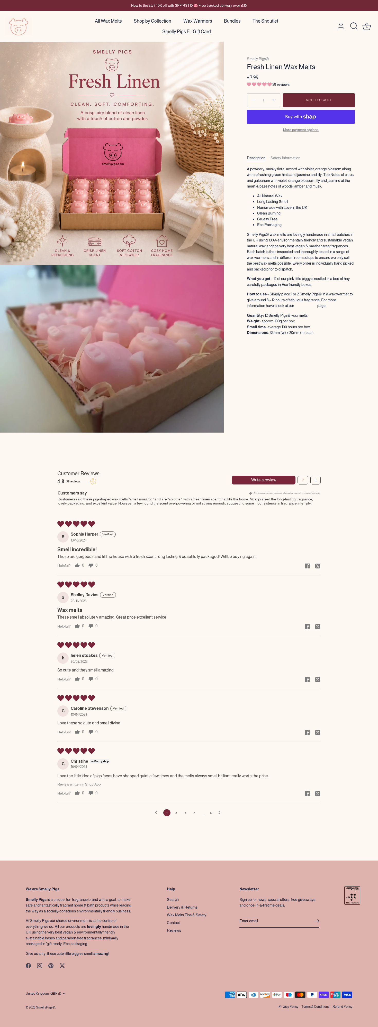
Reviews (174, 930)
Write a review (263, 480)
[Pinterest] (50, 965)
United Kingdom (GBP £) (43, 993)
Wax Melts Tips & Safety (186, 915)
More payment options (301, 130)
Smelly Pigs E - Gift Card (186, 31)
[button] (259, 84)
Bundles (232, 21)
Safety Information (285, 158)
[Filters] (303, 480)
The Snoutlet (265, 21)
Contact (173, 922)
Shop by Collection (152, 21)
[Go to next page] (221, 812)
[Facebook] (28, 965)
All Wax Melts (108, 21)
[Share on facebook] (307, 566)
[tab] (259, 158)
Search (173, 899)
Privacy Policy (288, 1007)
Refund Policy (342, 1007)
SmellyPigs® (45, 1007)
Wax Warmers (197, 21)
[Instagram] (39, 965)
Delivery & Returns (182, 907)
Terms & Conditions (315, 1007)
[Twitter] (62, 965)
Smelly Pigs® (258, 59)
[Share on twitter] (317, 566)
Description (256, 158)
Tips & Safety (306, 306)
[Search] (353, 26)
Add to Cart (319, 100)
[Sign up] (316, 920)
